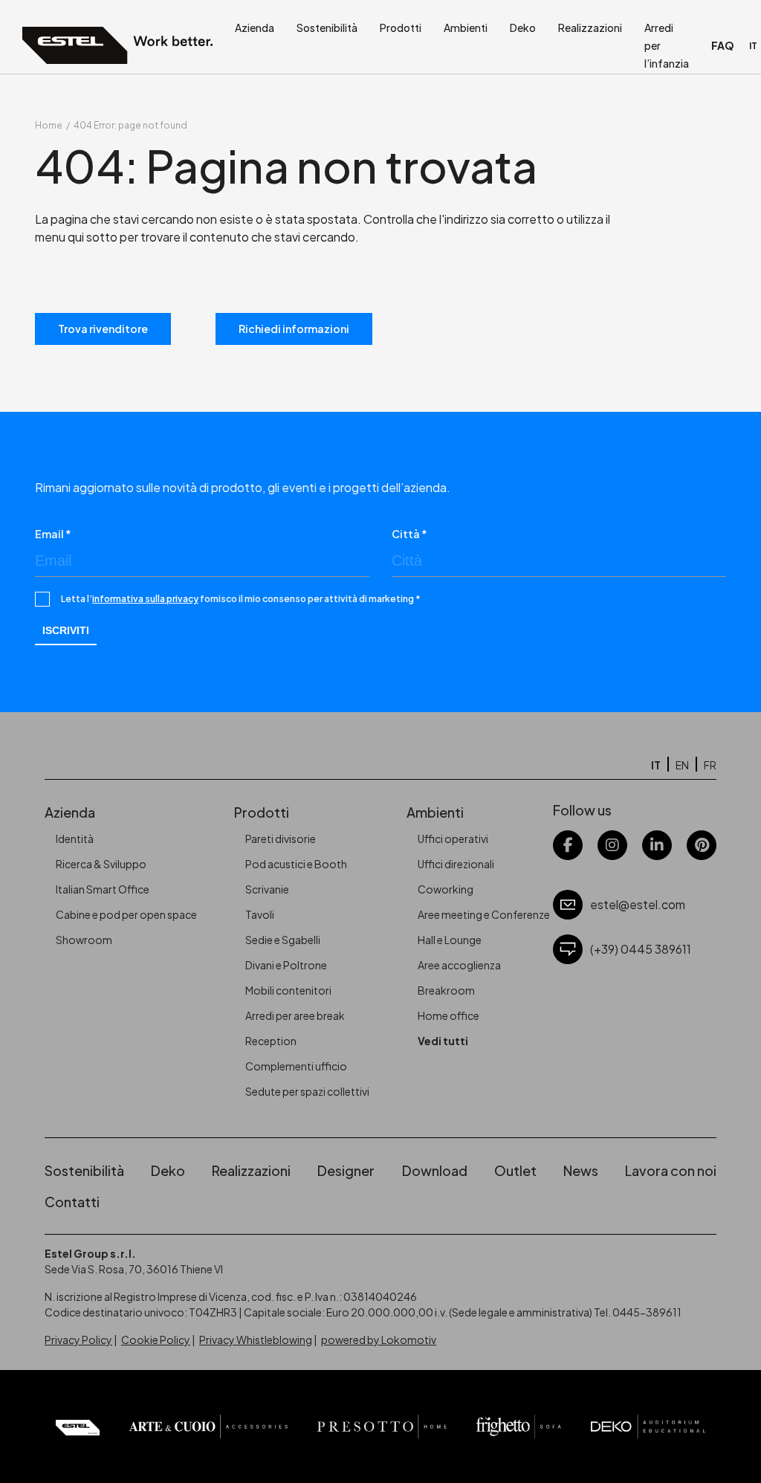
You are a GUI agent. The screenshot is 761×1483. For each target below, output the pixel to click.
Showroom (84, 939)
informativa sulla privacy (145, 598)
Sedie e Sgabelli (282, 939)
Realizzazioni (590, 27)
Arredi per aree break (295, 1015)
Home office (448, 1015)
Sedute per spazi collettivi (307, 1091)
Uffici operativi (453, 838)
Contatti (72, 1201)
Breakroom (446, 990)
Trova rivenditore (103, 328)
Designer (346, 1170)
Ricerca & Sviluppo (101, 863)
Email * (53, 533)
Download (434, 1170)
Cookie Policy (155, 1339)
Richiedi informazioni (294, 328)
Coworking (445, 889)
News (580, 1170)
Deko (523, 27)
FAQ (722, 45)
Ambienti (466, 27)
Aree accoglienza (459, 965)
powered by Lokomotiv (378, 1339)
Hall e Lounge (450, 939)
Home (48, 125)
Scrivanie (267, 889)
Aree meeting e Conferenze (484, 914)
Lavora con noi (670, 1170)
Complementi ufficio (296, 1066)
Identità (75, 838)
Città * (409, 533)
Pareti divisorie (280, 838)
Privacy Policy (78, 1339)
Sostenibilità (327, 27)
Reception (271, 1040)
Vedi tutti (443, 1040)
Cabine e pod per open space (126, 914)
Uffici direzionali (456, 863)
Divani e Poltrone (286, 965)
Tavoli (259, 914)
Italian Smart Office (102, 889)
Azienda (254, 27)
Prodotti (400, 27)
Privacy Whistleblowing (255, 1339)
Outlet (515, 1170)
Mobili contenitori (288, 990)
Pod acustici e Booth (296, 863)
